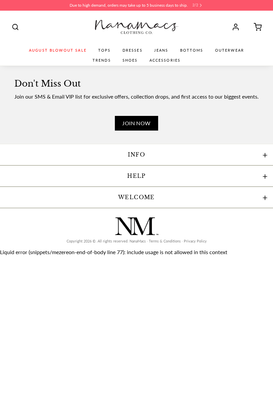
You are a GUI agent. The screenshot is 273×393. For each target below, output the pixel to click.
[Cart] (255, 27)
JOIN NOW (136, 123)
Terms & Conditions (165, 241)
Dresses (132, 50)
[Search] (15, 27)
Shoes (130, 60)
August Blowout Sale (58, 50)
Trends (102, 60)
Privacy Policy (195, 241)
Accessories (165, 60)
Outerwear (229, 50)
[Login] (238, 27)
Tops (104, 50)
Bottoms (191, 50)
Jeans (161, 50)
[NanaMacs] (136, 27)
